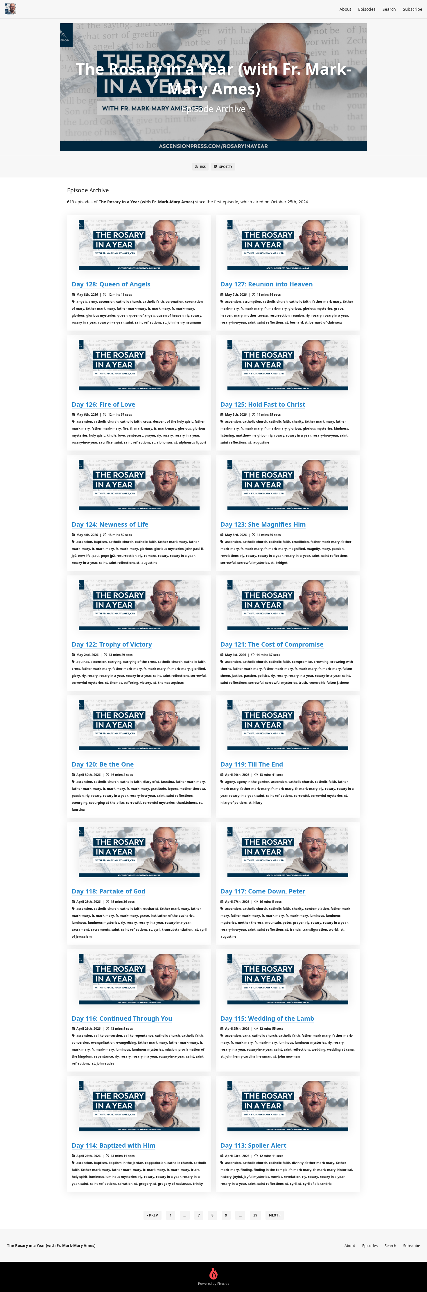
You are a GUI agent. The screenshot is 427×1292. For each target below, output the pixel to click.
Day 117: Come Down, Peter (263, 891)
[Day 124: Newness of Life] (139, 485)
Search (389, 9)
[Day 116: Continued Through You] (139, 979)
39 (255, 1215)
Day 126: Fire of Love (103, 404)
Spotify (225, 166)
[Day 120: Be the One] (139, 725)
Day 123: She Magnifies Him (263, 524)
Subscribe (412, 9)
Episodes (367, 9)
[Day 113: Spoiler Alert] (288, 1106)
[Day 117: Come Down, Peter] (288, 852)
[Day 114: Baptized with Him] (139, 1106)
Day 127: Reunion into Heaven (266, 284)
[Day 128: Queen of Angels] (139, 245)
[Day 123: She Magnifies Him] (288, 485)
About (345, 9)
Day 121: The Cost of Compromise (272, 644)
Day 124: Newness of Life (110, 524)
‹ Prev (152, 1215)
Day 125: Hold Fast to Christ (262, 404)
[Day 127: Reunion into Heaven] (288, 245)
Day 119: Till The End (251, 764)
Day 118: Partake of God (108, 891)
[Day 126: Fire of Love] (139, 365)
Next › (274, 1215)
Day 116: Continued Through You (122, 1018)
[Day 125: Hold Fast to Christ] (288, 365)
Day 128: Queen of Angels (111, 284)
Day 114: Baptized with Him (113, 1145)
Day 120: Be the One (103, 764)
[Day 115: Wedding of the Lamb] (288, 979)
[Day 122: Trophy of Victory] (139, 605)
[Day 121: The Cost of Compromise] (288, 605)
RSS (203, 166)
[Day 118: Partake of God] (139, 852)
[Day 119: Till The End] (288, 725)
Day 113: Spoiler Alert (253, 1145)
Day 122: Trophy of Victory (112, 644)
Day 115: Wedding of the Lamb (267, 1018)
